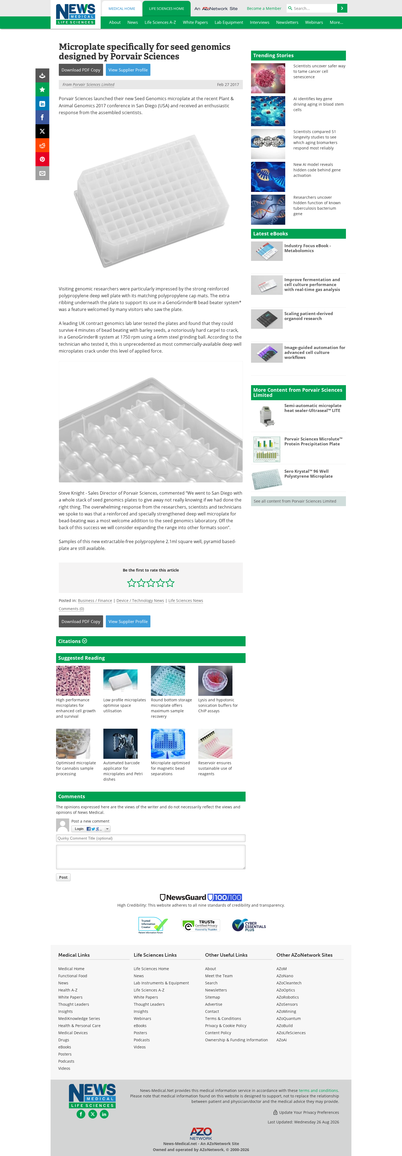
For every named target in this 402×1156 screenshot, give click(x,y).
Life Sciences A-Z (149, 990)
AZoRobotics (287, 997)
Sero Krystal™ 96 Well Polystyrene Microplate (308, 473)
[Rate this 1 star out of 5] (131, 582)
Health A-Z (67, 990)
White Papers (70, 997)
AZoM (281, 968)
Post (63, 877)
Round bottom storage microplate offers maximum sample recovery (171, 708)
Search (211, 982)
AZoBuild (284, 1025)
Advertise (213, 1004)
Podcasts (66, 1061)
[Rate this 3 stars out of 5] (151, 582)
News (63, 982)
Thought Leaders (73, 1004)
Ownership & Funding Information (236, 1039)
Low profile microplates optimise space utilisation (124, 705)
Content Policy (218, 1032)
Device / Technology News (140, 600)
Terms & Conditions (223, 1018)
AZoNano (284, 975)
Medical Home (122, 8)
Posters (65, 1054)
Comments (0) (71, 608)
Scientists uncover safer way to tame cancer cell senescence (319, 71)
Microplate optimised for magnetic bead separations (170, 768)
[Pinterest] (42, 159)
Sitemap (212, 997)
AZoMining (286, 1011)
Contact (212, 1011)
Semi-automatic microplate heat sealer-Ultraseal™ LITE (313, 408)
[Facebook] (42, 117)
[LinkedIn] (42, 103)
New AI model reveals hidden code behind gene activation (317, 170)
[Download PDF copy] (42, 75)
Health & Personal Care (79, 1025)
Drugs (63, 1039)
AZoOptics (285, 990)
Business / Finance (95, 600)
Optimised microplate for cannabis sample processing (76, 768)
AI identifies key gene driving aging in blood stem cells (318, 104)
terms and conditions (318, 1090)
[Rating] (42, 89)
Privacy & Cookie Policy (225, 1025)
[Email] (42, 173)
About (210, 968)
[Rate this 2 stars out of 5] (141, 582)
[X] (42, 131)
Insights (65, 1011)
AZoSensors (287, 1004)
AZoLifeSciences (291, 1032)
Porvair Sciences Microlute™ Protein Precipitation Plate (313, 441)
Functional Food (72, 975)
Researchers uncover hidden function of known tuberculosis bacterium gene (317, 205)
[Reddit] (42, 145)
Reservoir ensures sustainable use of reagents (215, 768)
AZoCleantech (289, 982)
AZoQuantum (288, 1018)
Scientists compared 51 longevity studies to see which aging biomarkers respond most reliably (315, 140)
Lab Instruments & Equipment (161, 982)
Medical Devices (73, 1032)
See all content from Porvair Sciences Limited (295, 501)
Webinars (142, 1018)
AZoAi (281, 1039)
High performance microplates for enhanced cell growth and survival (76, 708)
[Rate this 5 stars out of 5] (170, 582)
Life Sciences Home (166, 8)
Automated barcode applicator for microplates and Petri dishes (123, 771)
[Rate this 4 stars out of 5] (160, 582)
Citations (70, 641)
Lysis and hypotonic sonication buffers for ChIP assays (218, 705)
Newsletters (216, 990)
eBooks (64, 1047)
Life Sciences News (185, 600)
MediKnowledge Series (79, 1018)
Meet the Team (219, 975)
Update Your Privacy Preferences (308, 1112)
